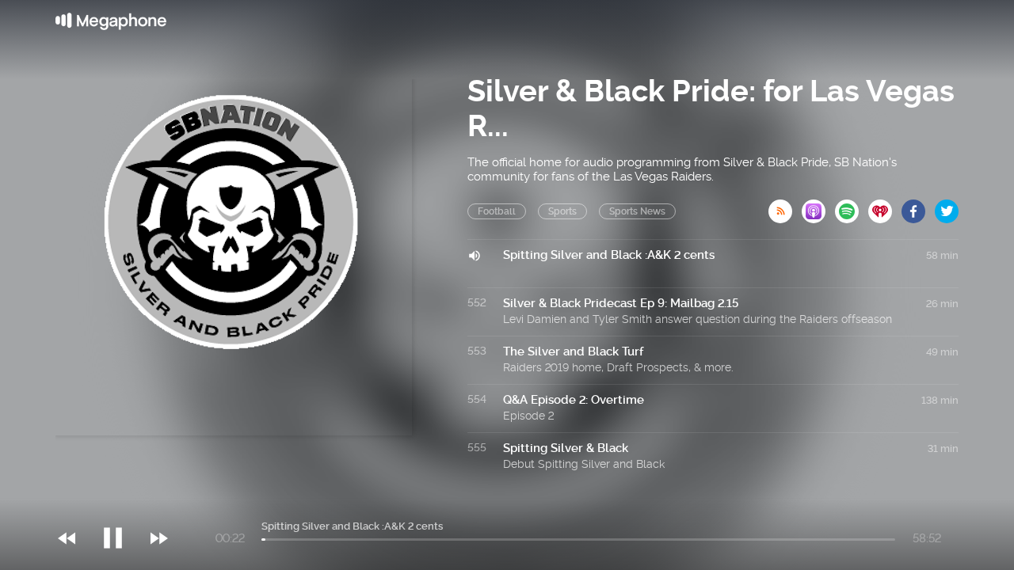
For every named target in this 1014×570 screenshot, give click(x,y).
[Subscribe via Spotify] (851, 207)
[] (121, 506)
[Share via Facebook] (918, 207)
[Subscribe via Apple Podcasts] (818, 207)
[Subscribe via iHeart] (885, 207)
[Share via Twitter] (947, 207)
